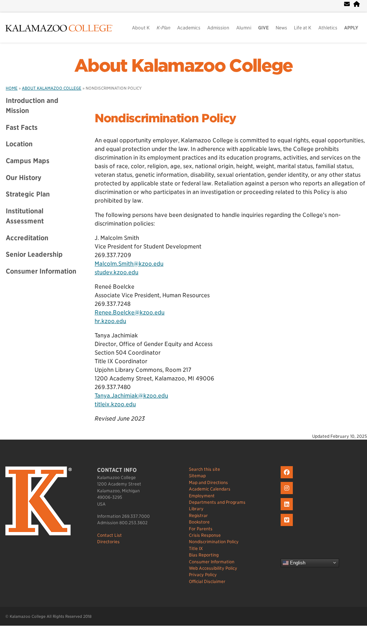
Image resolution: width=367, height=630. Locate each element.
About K (141, 27)
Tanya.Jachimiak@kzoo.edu (131, 395)
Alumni (243, 27)
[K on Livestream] (288, 526)
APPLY (351, 27)
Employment (202, 495)
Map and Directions (208, 482)
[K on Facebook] (288, 478)
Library (196, 508)
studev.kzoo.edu (116, 272)
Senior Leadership (34, 254)
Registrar (198, 515)
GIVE (263, 27)
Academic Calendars (209, 489)
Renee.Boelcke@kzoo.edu (130, 312)
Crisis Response (205, 535)
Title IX (196, 548)
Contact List (109, 535)
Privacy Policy (203, 574)
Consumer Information (41, 271)
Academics (188, 27)
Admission (218, 27)
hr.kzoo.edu (110, 321)
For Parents (201, 528)
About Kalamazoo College (183, 65)
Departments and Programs (217, 502)
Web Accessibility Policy (213, 568)
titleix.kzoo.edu (115, 404)
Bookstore (199, 522)
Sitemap (197, 475)
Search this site (204, 469)
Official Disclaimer (207, 581)
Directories (108, 541)
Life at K (302, 27)
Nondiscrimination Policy (214, 541)
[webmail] (347, 4)
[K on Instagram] (288, 494)
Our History (24, 177)
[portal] (356, 4)
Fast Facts (22, 127)
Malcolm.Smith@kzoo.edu (129, 263)
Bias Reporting (204, 555)
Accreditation (27, 238)
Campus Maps (27, 161)
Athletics (327, 27)
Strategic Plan (28, 194)
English (297, 562)
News (281, 27)
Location (19, 144)
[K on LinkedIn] (288, 510)
